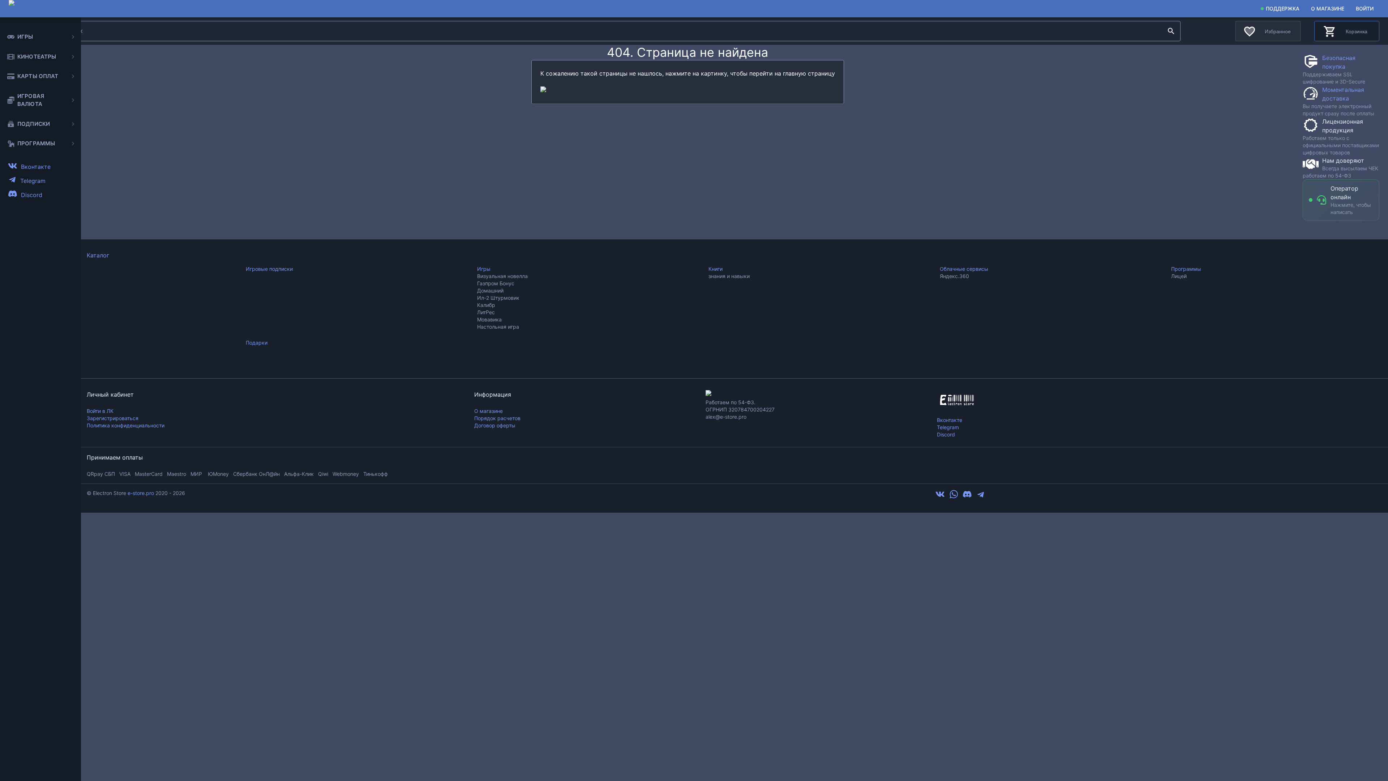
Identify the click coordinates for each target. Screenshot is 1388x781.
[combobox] (612, 31)
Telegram (948, 427)
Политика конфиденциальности (125, 425)
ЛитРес (486, 312)
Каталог (98, 255)
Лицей (1179, 276)
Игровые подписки (269, 269)
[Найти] (1171, 31)
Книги (715, 269)
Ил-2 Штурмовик (498, 298)
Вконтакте (949, 420)
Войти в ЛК (100, 411)
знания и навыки (729, 276)
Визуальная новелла (502, 276)
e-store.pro (141, 493)
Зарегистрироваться (112, 418)
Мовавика (489, 319)
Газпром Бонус (495, 283)
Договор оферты (494, 425)
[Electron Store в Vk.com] (940, 496)
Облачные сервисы (964, 269)
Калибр (486, 305)
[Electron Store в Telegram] (980, 496)
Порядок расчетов (497, 418)
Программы (1186, 269)
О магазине (1327, 8)
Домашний (490, 290)
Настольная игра (498, 327)
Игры (483, 269)
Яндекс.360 (954, 276)
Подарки (256, 343)
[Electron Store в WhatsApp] (954, 496)
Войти (1365, 8)
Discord (946, 434)
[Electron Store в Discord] (967, 496)
